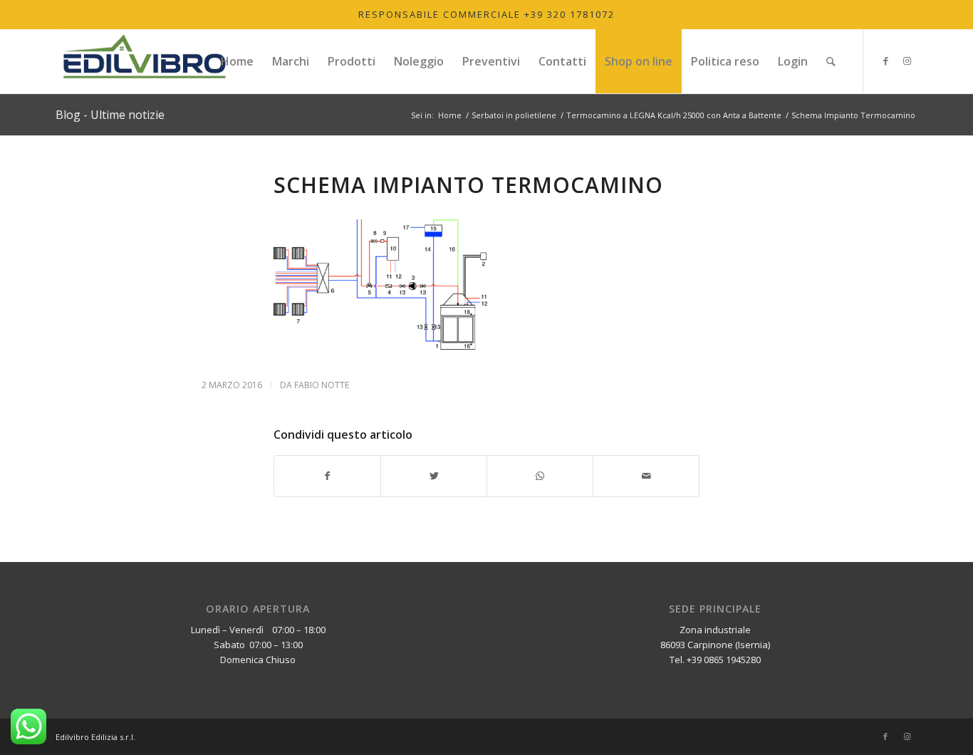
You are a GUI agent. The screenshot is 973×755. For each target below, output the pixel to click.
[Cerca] (831, 61)
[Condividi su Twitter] (433, 476)
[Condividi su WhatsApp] (540, 476)
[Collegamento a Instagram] (906, 60)
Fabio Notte (321, 385)
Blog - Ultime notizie (110, 115)
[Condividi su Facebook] (327, 476)
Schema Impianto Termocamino (468, 184)
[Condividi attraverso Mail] (646, 476)
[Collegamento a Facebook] (885, 60)
